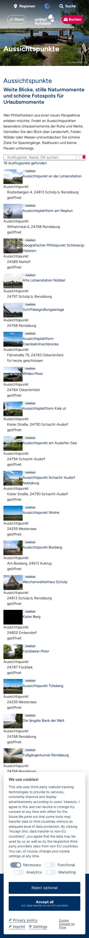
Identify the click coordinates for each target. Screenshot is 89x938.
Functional (66, 865)
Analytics (34, 872)
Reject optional (44, 887)
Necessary (32, 865)
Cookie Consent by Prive (67, 924)
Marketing (67, 872)
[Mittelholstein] (44, 19)
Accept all (44, 903)
